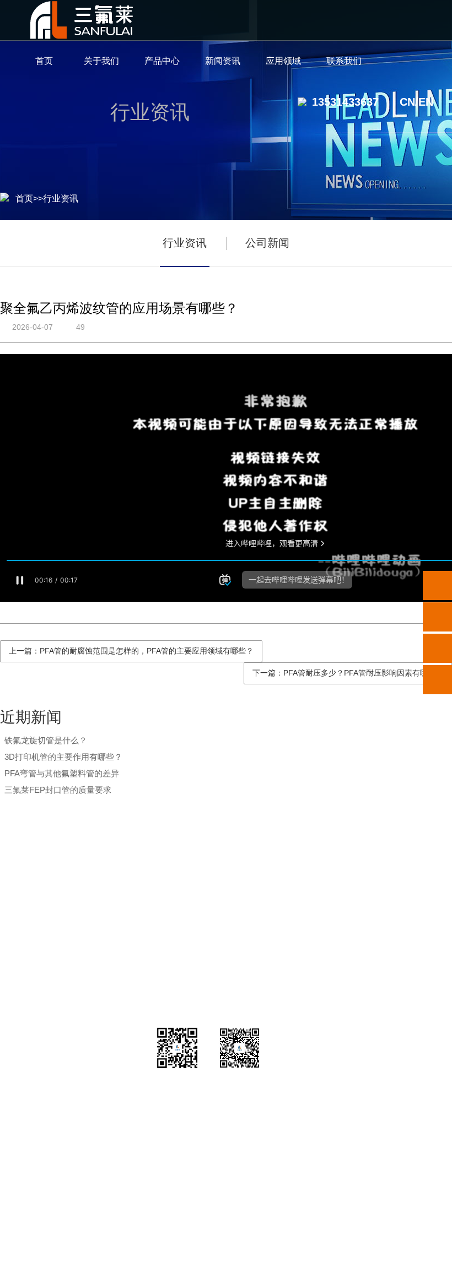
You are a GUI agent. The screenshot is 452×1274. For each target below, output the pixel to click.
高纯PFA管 (127, 901)
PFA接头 (127, 928)
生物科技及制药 (302, 956)
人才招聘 (403, 928)
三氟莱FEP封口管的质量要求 (57, 789)
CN (407, 102)
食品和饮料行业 (302, 1011)
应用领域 (302, 873)
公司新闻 (267, 243)
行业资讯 (60, 198)
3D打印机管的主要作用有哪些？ (63, 756)
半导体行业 (302, 901)
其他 (127, 1011)
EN (425, 102)
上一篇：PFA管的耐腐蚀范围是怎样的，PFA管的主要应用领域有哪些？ (131, 650)
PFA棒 (127, 983)
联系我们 (403, 873)
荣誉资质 (52, 928)
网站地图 (369, 1258)
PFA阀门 (127, 956)
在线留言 (403, 956)
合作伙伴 (52, 983)
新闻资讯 (201, 873)
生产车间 (52, 956)
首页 (24, 198)
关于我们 (52, 873)
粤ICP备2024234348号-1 (292, 1258)
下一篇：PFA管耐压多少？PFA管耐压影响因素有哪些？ (347, 672)
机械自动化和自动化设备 (302, 983)
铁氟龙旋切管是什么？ (45, 740)
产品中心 (127, 873)
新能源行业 (302, 928)
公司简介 (52, 901)
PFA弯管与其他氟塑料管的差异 (61, 773)
